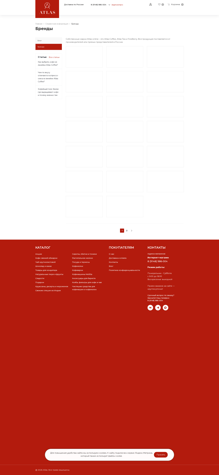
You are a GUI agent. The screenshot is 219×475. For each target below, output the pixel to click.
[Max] (165, 307)
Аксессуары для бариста (83, 278)
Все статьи (54, 57)
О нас (111, 254)
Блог (111, 266)
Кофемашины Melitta (82, 274)
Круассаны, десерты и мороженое (51, 286)
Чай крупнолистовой (45, 262)
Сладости (39, 278)
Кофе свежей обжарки (46, 258)
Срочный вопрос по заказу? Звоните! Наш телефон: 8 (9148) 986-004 (161, 298)
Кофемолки (77, 266)
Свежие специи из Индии (48, 290)
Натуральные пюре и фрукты (49, 274)
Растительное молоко (82, 258)
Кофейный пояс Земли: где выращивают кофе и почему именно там (48, 92)
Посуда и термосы (81, 262)
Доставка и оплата (117, 258)
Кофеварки (77, 270)
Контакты (113, 262)
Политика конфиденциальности (124, 270)
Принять (161, 454)
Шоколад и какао (43, 266)
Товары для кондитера (46, 270)
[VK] (150, 307)
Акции (38, 254)
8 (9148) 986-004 (98, 5)
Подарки (39, 282)
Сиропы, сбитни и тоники (84, 254)
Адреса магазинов (156, 254)
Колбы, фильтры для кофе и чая (87, 282)
